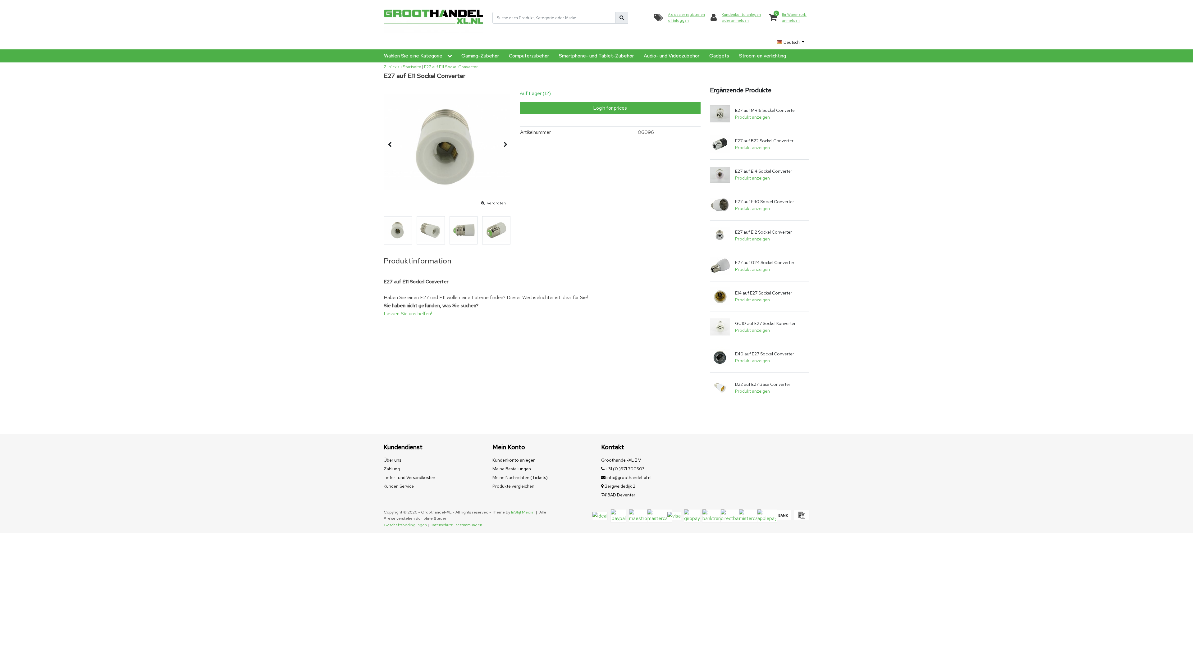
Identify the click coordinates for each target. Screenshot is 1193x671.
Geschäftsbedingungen (405, 524)
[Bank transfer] (783, 518)
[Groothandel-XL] (433, 17)
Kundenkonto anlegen (514, 460)
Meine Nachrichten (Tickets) (520, 477)
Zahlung (392, 469)
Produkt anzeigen (752, 117)
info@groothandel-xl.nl (628, 477)
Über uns (392, 460)
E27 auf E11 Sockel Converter (451, 67)
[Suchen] (621, 17)
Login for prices (610, 108)
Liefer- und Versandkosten (409, 477)
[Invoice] (800, 518)
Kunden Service (399, 486)
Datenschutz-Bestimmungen (456, 524)
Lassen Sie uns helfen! (408, 313)
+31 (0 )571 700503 (625, 469)
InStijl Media (522, 512)
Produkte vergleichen (513, 486)
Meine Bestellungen (511, 469)
